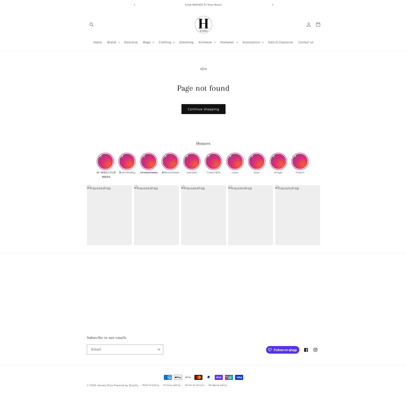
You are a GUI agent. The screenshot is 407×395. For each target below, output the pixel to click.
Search (92, 281)
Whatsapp (94, 333)
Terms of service (194, 385)
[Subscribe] (158, 350)
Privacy (92, 311)
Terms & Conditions (101, 303)
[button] (91, 24)
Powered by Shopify (126, 385)
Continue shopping (203, 109)
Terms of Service (99, 318)
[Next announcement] (272, 4)
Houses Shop (105, 385)
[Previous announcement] (134, 4)
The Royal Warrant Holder (106, 296)
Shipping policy (218, 385)
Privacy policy (172, 385)
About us (93, 288)
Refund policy (97, 326)
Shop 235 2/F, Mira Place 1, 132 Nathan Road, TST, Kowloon (247, 281)
